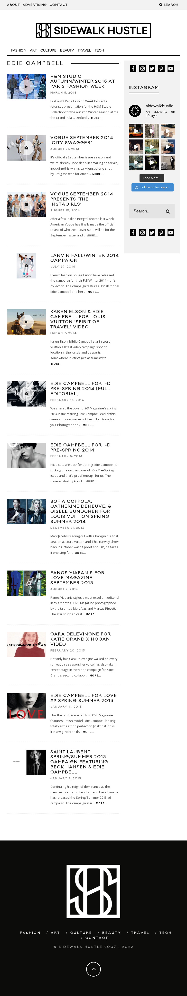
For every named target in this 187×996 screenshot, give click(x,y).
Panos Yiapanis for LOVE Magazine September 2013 (77, 578)
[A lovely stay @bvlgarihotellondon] (136, 131)
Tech (99, 50)
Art (33, 50)
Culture (48, 50)
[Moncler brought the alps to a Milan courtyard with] (152, 146)
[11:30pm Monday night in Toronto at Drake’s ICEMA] (136, 146)
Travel (84, 50)
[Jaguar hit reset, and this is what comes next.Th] (168, 163)
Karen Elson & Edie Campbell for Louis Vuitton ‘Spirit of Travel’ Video (78, 319)
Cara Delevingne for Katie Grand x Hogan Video (80, 639)
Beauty (67, 50)
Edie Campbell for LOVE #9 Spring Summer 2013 (83, 698)
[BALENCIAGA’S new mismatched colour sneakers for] (152, 163)
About (13, 5)
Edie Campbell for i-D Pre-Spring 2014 (80, 447)
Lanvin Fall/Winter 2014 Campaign (84, 258)
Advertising (35, 5)
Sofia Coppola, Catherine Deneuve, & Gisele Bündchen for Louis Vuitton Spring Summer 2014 (81, 511)
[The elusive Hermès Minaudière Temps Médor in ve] (168, 146)
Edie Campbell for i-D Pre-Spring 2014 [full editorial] (80, 389)
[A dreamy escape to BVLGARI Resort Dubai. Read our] (168, 131)
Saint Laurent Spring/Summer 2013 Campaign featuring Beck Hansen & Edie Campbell (79, 762)
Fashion (18, 50)
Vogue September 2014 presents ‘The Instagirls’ (81, 199)
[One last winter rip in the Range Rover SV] (136, 163)
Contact (59, 5)
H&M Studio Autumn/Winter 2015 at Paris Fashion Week (82, 81)
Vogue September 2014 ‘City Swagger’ (81, 140)
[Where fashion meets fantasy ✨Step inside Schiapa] (152, 131)
